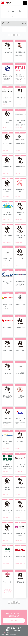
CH (9, 632)
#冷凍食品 (17, 104)
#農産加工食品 (17, 58)
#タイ (21, 471)
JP (4, 632)
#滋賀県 (19, 494)
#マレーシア (9, 591)
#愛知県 (21, 242)
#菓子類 (4, 104)
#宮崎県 (7, 471)
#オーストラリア (19, 565)
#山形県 (21, 540)
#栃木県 (7, 379)
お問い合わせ (13, 620)
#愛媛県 (7, 58)
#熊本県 (21, 58)
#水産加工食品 (5, 563)
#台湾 (5, 589)
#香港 (7, 589)
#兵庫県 (7, 540)
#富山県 (8, 402)
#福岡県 (7, 150)
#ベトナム (4, 592)
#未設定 (4, 58)
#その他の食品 (17, 127)
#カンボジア (7, 592)
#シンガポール (8, 590)
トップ (11, 16)
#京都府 (7, 265)
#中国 (9, 588)
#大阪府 (19, 471)
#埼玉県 (7, 173)
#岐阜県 (19, 150)
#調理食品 (4, 471)
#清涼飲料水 (4, 81)
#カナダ (18, 564)
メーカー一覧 (15, 16)
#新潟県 (8, 196)
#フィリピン (5, 591)
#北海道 (7, 104)
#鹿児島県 (8, 81)
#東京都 (20, 81)
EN (7, 632)
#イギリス (21, 564)
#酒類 (3, 127)
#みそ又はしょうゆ (5, 242)
